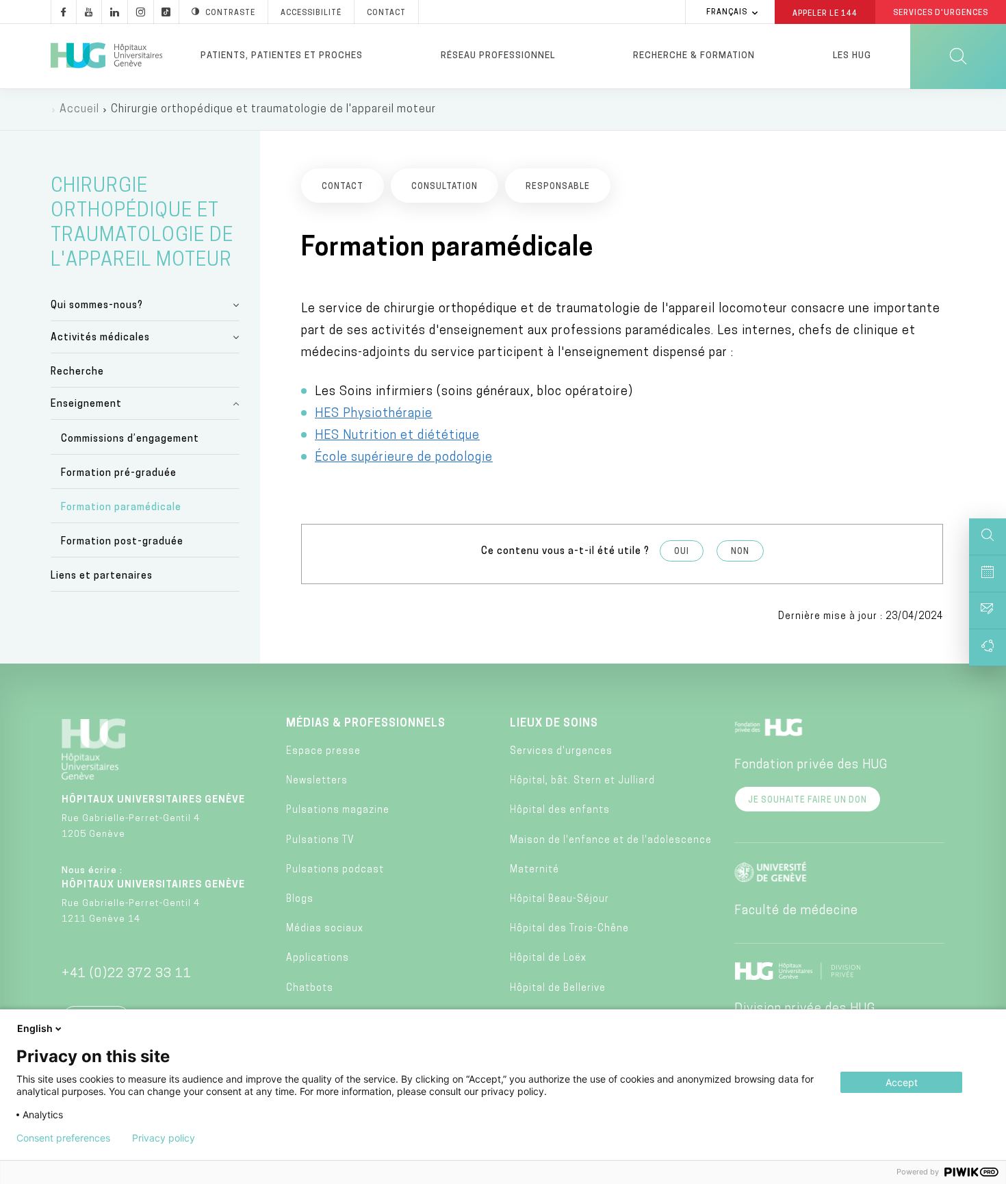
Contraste (230, 13)
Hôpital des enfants (560, 810)
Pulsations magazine (337, 810)
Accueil (79, 109)
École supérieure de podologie (404, 458)
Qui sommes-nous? (97, 306)
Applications (317, 958)
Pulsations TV (320, 840)
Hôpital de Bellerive (558, 988)
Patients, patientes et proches (282, 55)
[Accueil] (106, 56)
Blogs (299, 899)
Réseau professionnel (498, 55)
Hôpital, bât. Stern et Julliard (582, 781)
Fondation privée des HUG (811, 765)
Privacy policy (163, 1138)
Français (726, 12)
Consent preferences (63, 1138)
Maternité (534, 870)
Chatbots (309, 988)
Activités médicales (100, 338)
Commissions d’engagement (130, 439)
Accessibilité (311, 13)
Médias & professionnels (366, 723)
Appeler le (824, 13)
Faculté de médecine (796, 911)
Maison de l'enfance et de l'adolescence (611, 840)
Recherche (77, 372)
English (35, 1028)
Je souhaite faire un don (807, 800)
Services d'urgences (561, 751)
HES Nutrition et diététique (397, 436)
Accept (902, 1082)
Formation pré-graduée (119, 473)
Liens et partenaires (102, 576)
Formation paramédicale (121, 508)
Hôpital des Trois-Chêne (569, 929)
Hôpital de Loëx (548, 958)
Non (740, 552)
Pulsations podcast (335, 870)
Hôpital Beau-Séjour (559, 899)
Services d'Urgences (940, 13)
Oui (681, 552)
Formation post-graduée (122, 542)
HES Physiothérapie (374, 414)
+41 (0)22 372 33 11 (127, 974)
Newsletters (317, 781)
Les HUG (852, 55)
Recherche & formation (694, 55)
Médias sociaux (324, 929)
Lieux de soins (554, 723)
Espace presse (323, 751)
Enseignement (86, 404)
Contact (386, 13)
